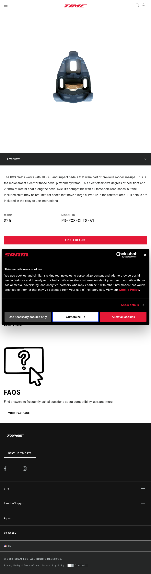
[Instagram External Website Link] (25, 469)
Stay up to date (20, 453)
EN (9, 546)
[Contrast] (71, 565)
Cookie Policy (129, 289)
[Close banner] (145, 255)
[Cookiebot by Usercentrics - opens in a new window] (119, 255)
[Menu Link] (5, 6)
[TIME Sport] (75, 6)
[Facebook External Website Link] (5, 469)
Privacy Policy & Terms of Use (21, 565)
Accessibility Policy (53, 565)
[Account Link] (143, 6)
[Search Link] (137, 6)
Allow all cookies (123, 317)
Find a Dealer (75, 240)
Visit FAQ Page (19, 413)
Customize (73, 317)
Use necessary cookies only (28, 317)
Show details (130, 305)
